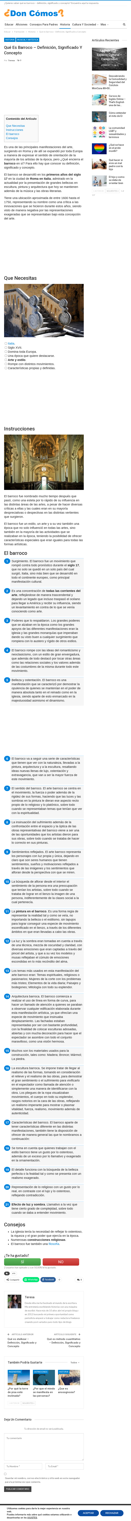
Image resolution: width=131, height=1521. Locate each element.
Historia (65, 24)
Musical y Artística (27, 40)
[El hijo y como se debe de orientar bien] (99, 180)
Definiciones (40, 1372)
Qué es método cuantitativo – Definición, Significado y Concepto (63, 1343)
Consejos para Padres (44, 24)
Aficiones (21, 24)
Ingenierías (15, 1372)
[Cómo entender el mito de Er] (99, 116)
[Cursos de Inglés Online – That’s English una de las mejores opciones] (99, 99)
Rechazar (111, 1513)
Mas (103, 24)
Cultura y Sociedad (84, 24)
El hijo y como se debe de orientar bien (117, 180)
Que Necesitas (15, 125)
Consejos (12, 138)
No (60, 1262)
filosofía (53, 1244)
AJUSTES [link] (32, 1517)
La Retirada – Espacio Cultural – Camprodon (109, 55)
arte (13, 1273)
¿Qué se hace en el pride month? (116, 147)
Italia (11, 343)
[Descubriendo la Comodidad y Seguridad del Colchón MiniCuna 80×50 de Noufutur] (99, 79)
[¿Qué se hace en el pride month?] (99, 148)
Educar (9, 24)
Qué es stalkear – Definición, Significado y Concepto (22, 1343)
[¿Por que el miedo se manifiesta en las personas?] (44, 1377)
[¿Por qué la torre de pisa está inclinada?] (19, 1377)
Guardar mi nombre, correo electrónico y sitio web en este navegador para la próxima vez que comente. (42, 1480)
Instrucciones (14, 130)
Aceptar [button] (88, 1513)
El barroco (12, 134)
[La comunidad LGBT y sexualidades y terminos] (99, 131)
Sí (22, 1262)
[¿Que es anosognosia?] (69, 1377)
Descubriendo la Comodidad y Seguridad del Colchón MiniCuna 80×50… (109, 82)
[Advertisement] (43, 90)
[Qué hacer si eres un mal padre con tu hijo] (99, 164)
